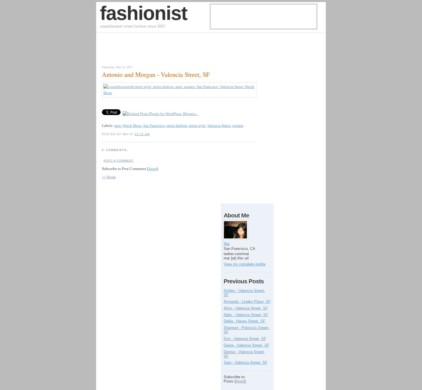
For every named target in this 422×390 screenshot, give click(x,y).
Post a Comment (118, 160)
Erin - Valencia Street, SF (245, 339)
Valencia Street (219, 125)
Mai (227, 244)
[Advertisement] (166, 50)
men (117, 125)
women (237, 125)
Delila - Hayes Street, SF (244, 321)
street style (197, 125)
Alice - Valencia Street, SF (246, 308)
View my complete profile (245, 264)
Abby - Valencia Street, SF (246, 315)
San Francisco (154, 125)
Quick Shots (132, 125)
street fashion (177, 125)
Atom (152, 169)
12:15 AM (142, 134)
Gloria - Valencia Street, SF (246, 345)
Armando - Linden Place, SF (247, 301)
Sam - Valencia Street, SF (245, 362)
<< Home (109, 177)
